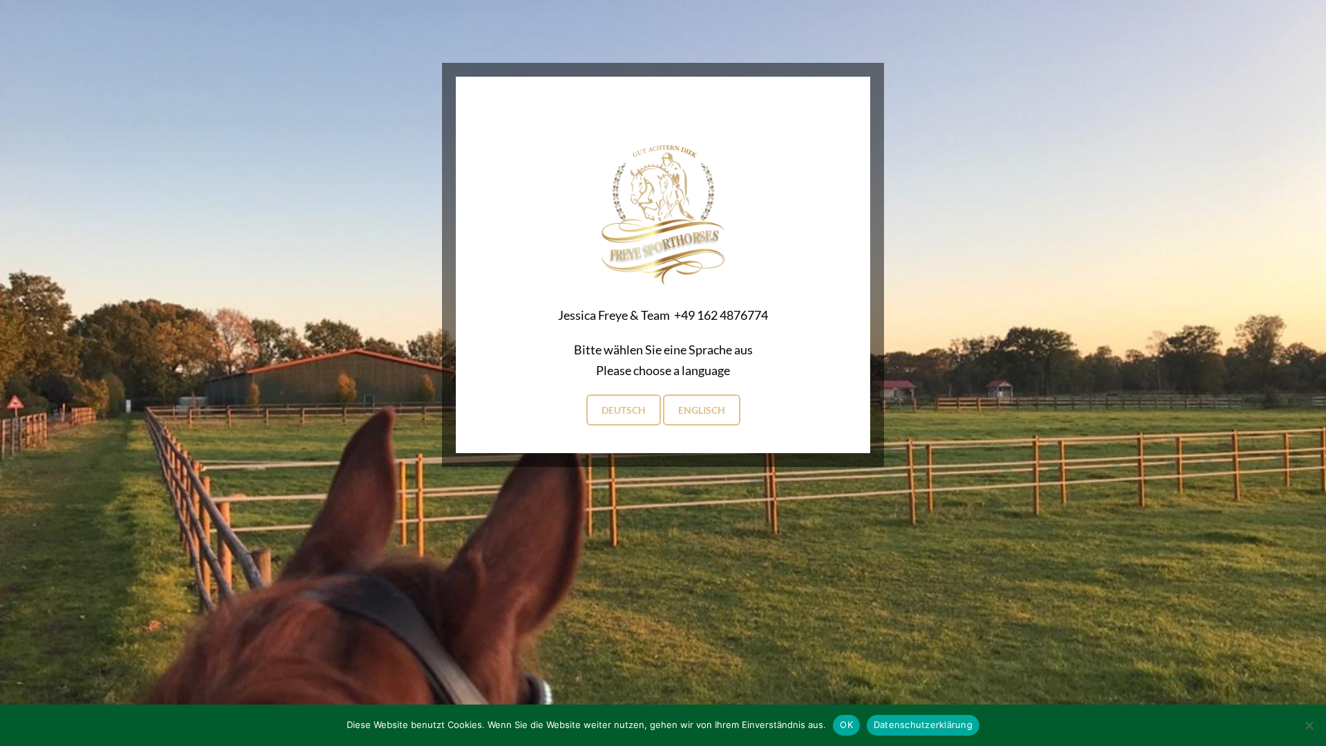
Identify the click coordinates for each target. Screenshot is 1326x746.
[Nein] (1309, 725)
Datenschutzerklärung (923, 724)
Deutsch (624, 410)
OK (846, 724)
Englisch (701, 410)
